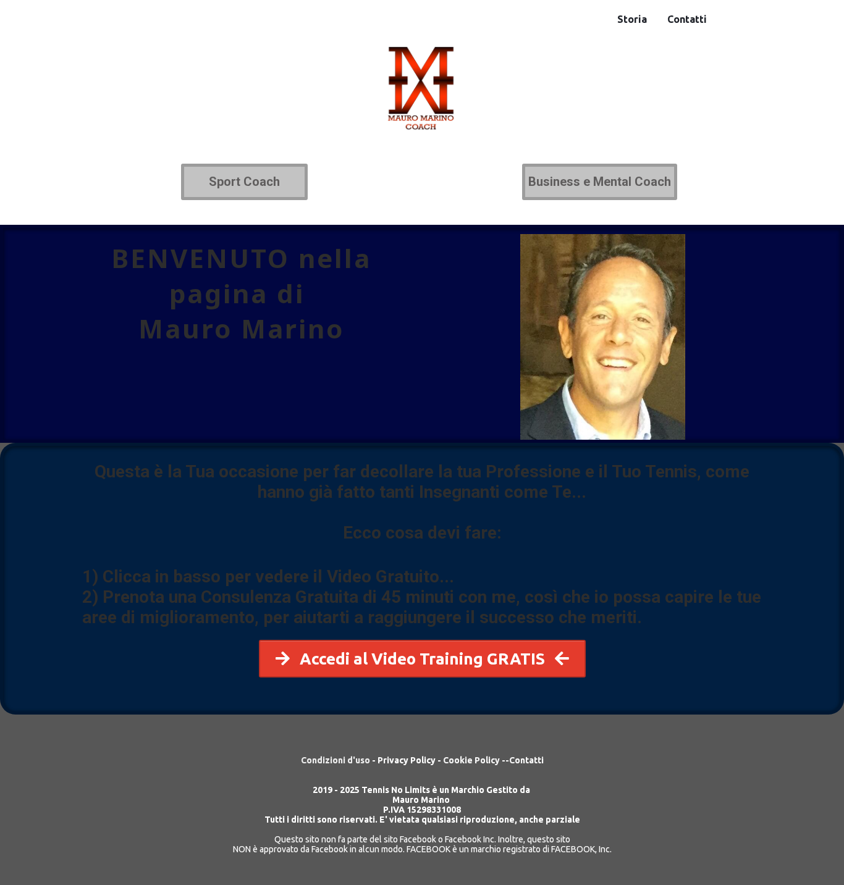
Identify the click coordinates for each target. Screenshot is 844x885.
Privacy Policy (407, 760)
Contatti (687, 19)
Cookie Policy (472, 760)
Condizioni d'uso (335, 760)
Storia (632, 19)
